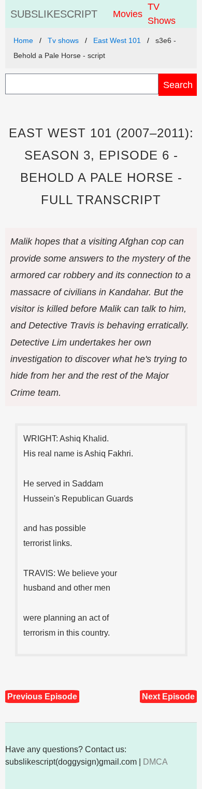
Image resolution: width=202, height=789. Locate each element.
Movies (127, 14)
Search (178, 84)
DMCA (155, 761)
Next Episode (168, 696)
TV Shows (162, 14)
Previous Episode (42, 696)
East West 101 (117, 40)
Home (23, 40)
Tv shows (63, 40)
